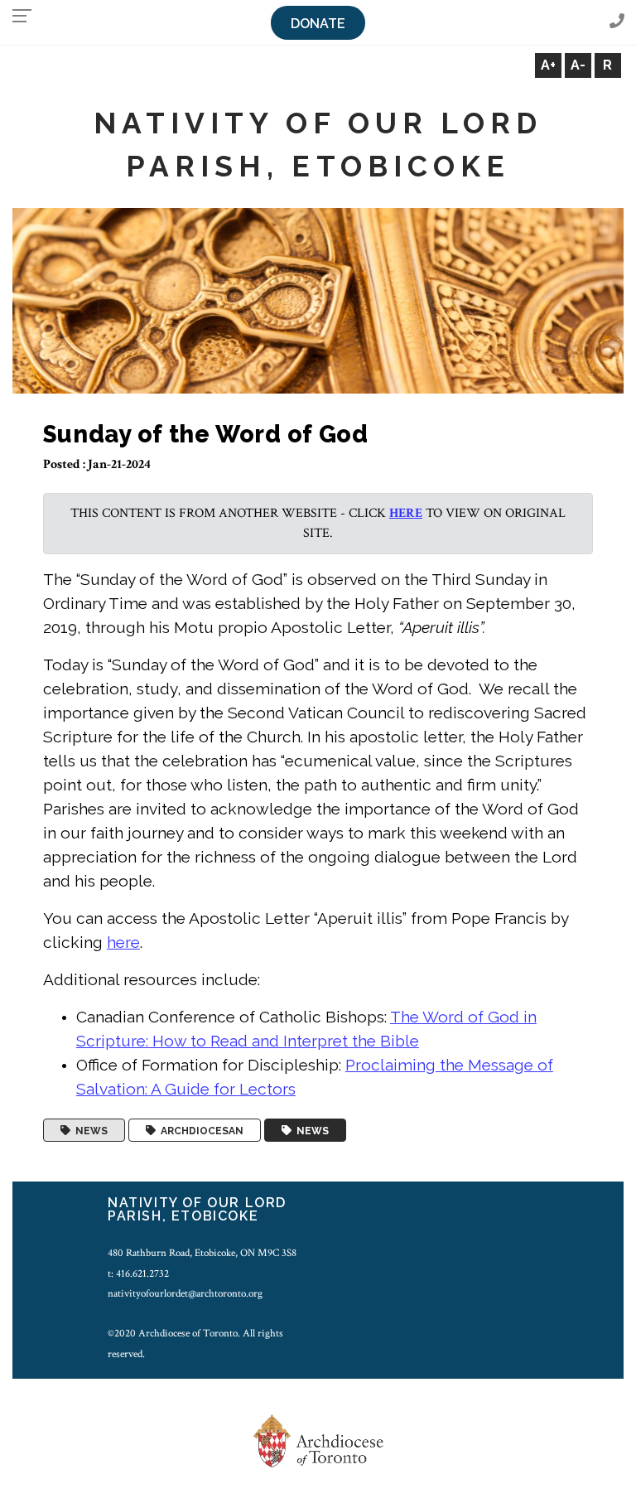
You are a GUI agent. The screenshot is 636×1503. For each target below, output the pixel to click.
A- (578, 65)
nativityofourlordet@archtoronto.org (185, 1293)
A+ (548, 65)
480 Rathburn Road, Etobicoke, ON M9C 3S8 (202, 1252)
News (89, 1130)
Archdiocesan (199, 1130)
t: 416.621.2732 (138, 1273)
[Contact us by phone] (617, 22)
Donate (318, 23)
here (405, 513)
